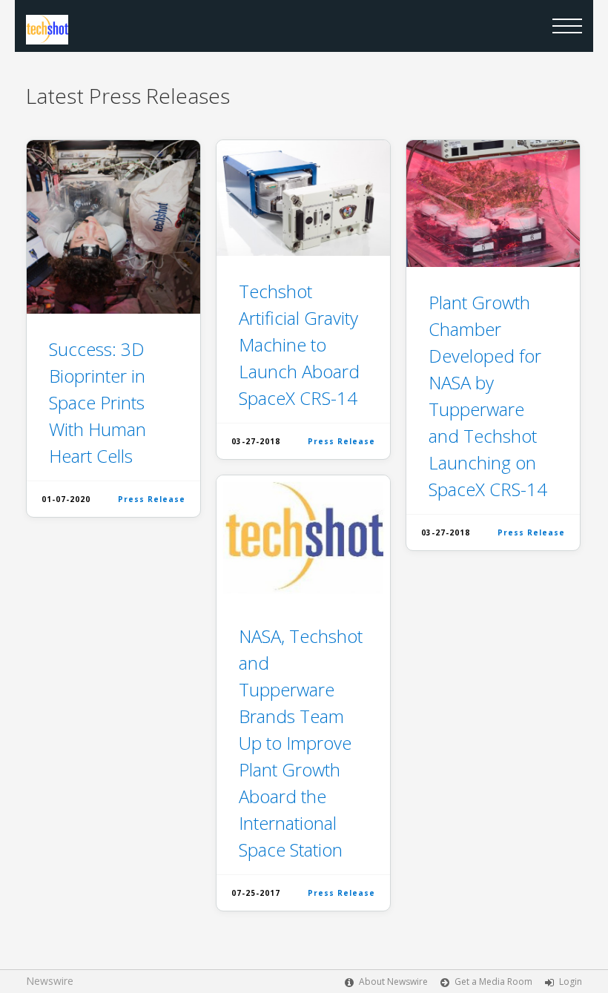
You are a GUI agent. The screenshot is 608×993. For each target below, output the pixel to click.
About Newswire (393, 981)
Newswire (49, 981)
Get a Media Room (493, 981)
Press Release (151, 499)
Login (570, 981)
